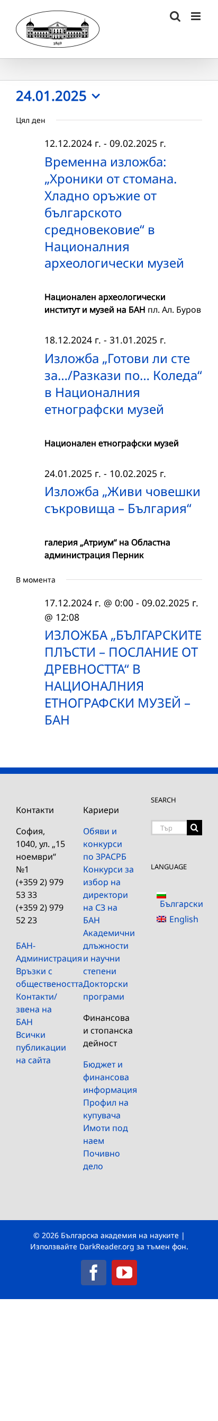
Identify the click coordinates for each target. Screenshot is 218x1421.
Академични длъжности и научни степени (108, 952)
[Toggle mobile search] (175, 16)
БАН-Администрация (41, 952)
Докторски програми (105, 990)
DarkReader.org (106, 1246)
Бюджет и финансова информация (108, 1077)
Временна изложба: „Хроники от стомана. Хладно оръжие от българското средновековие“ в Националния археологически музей (114, 212)
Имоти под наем (105, 1134)
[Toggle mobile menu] (196, 16)
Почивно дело (101, 1160)
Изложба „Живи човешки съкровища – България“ (122, 499)
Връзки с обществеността (41, 977)
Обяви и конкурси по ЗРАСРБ (104, 843)
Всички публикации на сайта (41, 1047)
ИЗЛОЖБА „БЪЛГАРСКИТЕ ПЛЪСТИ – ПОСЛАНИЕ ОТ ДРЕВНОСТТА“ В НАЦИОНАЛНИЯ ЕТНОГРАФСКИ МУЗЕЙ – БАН (123, 677)
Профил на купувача (106, 1109)
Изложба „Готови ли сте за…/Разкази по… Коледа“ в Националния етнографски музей (123, 383)
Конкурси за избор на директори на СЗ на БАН (108, 894)
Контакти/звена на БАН (36, 1009)
